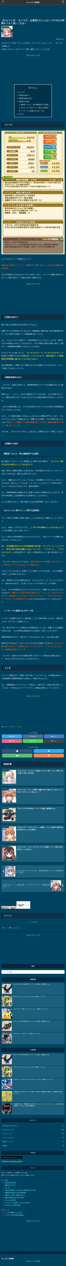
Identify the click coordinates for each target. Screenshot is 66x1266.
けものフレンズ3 (7, 726)
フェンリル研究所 (10, 1200)
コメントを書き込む (33, 922)
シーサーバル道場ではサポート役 (32, 111)
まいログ (7, 1187)
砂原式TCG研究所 (10, 1182)
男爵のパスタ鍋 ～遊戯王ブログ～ (15, 1195)
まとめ (21, 114)
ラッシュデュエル (33, 1137)
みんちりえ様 (17, 1212)
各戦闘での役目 (24, 101)
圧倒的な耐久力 (24, 95)
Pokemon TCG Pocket (33, 1126)
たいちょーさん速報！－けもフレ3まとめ (17, 1202)
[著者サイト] (17, 751)
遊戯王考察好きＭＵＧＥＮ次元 (14, 1197)
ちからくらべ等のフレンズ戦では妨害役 (34, 108)
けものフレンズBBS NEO (13, 1205)
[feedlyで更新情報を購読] (17, 756)
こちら (20, 1175)
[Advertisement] (33, 10)
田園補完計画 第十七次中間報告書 (15, 1192)
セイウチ (22, 92)
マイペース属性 (17, 726)
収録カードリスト (33, 1141)
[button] (62, 972)
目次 (30, 88)
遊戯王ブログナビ (10, 1185)
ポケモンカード (33, 1133)
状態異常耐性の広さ (26, 98)
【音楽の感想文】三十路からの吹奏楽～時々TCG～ (21, 1190)
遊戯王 (33, 1145)
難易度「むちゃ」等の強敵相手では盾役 (34, 104)
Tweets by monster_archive (11, 1161)
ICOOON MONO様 (17, 1215)
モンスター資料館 (33, 2)
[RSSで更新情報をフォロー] (49, 756)
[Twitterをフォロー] (49, 751)
